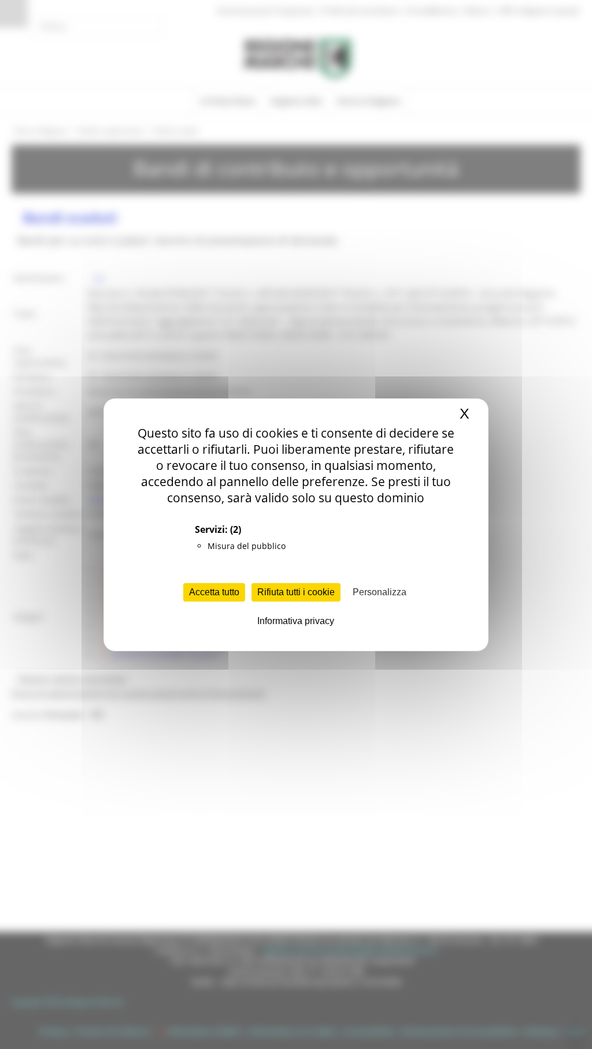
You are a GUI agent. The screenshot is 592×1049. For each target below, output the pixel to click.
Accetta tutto (214, 592)
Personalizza (379, 592)
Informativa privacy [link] (295, 621)
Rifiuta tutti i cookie (296, 592)
